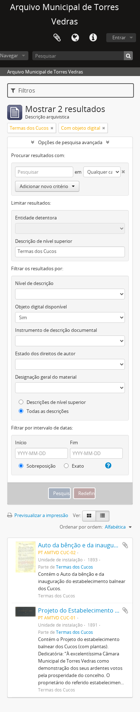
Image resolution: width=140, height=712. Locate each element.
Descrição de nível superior (43, 241)
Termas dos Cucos (74, 567)
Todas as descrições (47, 411)
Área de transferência (57, 38)
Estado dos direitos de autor (45, 353)
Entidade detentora (36, 217)
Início (21, 442)
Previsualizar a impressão (40, 515)
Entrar (119, 37)
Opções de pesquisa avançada (70, 142)
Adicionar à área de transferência (125, 545)
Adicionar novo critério (44, 186)
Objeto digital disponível (41, 306)
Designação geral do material (45, 377)
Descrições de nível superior (55, 402)
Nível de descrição (34, 283)
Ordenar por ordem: (81, 527)
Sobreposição (40, 466)
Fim (74, 442)
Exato (77, 466)
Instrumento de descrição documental (56, 330)
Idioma (75, 38)
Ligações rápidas (93, 38)
